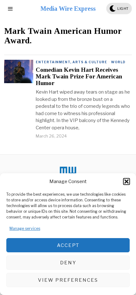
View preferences (68, 280)
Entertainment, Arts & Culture (71, 62)
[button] (126, 181)
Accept (68, 245)
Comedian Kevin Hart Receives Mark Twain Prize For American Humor (79, 76)
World (118, 62)
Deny (68, 263)
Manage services (24, 228)
